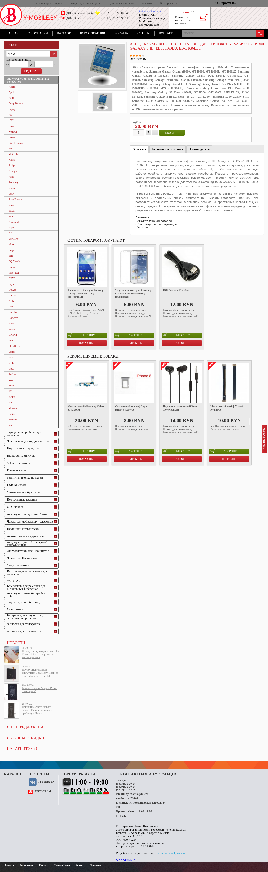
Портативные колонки (22, 499)
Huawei (12, 126)
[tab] (139, 149)
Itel (10, 402)
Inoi (11, 357)
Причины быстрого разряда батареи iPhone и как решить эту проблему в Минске (39, 710)
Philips (12, 165)
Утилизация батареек (48, 3)
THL (11, 255)
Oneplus (13, 312)
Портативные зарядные (23, 448)
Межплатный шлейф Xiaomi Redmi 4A (226, 408)
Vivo (11, 380)
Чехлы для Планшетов (22, 558)
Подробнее (86, 343)
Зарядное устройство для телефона (24, 434)
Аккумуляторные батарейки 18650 (26, 595)
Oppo (11, 368)
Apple (12, 92)
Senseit (12, 205)
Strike (11, 363)
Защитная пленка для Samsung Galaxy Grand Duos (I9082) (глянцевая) (133, 293)
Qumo (12, 267)
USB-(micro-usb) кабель (176, 290)
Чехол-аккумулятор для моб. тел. (29, 441)
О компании (38, 33)
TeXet (11, 210)
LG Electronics (16, 143)
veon (11, 216)
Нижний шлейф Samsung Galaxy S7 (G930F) (86, 408)
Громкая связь (16, 470)
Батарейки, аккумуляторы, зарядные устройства (25, 616)
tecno (11, 385)
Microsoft (13, 238)
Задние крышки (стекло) (23, 602)
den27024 (132, 798)
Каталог (64, 33)
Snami (12, 188)
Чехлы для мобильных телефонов (30, 521)
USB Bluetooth (17, 485)
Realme (12, 374)
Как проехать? (169, 3)
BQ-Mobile (14, 261)
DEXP (12, 278)
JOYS (12, 413)
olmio (11, 425)
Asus (11, 97)
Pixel (11, 176)
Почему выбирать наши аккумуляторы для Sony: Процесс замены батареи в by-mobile (40, 672)
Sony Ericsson (16, 199)
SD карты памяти (19, 463)
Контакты (167, 33)
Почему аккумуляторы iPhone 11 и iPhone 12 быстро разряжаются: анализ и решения (40, 654)
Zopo (11, 227)
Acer (11, 306)
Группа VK (46, 781)
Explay (12, 109)
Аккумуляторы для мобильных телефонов (28, 80)
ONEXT (13, 334)
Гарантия (146, 3)
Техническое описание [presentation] (167, 149)
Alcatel (12, 86)
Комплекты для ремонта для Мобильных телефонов (26, 587)
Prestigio (13, 171)
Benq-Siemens (16, 103)
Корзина (121, 33)
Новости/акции (92, 33)
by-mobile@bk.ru (137, 794)
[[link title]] (102, 102)
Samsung (13, 182)
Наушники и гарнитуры (23, 528)
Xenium (13, 419)
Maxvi (12, 244)
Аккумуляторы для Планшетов (28, 550)
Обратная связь (264, 438)
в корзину (172, 132)
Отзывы (143, 33)
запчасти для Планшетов (24, 631)
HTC (11, 120)
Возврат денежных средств (86, 3)
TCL (11, 391)
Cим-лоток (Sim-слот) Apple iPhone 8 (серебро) (131, 408)
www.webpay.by (126, 859)
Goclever (13, 317)
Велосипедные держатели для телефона (27, 573)
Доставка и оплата (122, 3)
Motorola (13, 154)
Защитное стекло (18, 565)
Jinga (11, 250)
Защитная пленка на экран (25, 477)
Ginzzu (12, 295)
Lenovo (12, 137)
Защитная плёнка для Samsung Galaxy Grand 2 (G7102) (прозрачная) (85, 293)
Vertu (11, 340)
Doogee (12, 289)
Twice (11, 323)
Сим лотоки (15, 609)
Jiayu (11, 284)
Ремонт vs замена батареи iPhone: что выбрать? (39, 690)
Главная (11, 33)
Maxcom (13, 408)
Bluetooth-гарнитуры (21, 455)
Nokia (12, 159)
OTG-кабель (15, 507)
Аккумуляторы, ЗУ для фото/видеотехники (27, 543)
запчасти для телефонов (23, 624)
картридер (14, 580)
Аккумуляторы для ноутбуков (27, 514)
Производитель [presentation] (199, 149)
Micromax (14, 272)
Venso (12, 329)
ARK (11, 301)
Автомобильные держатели (25, 536)
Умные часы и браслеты (23, 492)
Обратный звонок (150, 11)
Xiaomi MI (14, 222)
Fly (10, 114)
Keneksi (13, 131)
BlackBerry (14, 346)
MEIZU (13, 148)
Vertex (12, 351)
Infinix (12, 396)
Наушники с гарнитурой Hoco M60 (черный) (180, 408)
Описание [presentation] (139, 149)
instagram (43, 791)
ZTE (11, 233)
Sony (11, 193)
